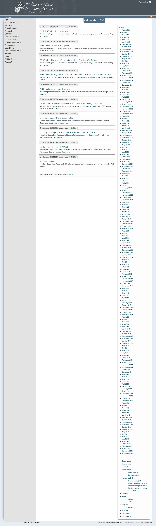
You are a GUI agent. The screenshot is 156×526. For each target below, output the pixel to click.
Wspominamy (126, 516)
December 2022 (127, 135)
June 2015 (125, 350)
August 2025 (126, 59)
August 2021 (126, 173)
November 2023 (127, 109)
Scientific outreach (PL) (14, 42)
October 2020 (126, 197)
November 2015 (127, 338)
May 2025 (125, 66)
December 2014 (127, 365)
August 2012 (126, 432)
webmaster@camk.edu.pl (114, 522)
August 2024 (126, 87)
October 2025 (126, 54)
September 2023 (127, 114)
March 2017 (126, 300)
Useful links (9, 48)
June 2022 (125, 149)
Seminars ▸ (9, 34)
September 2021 (127, 171)
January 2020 (126, 219)
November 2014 (127, 367)
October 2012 (126, 427)
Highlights (125, 467)
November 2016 (127, 310)
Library (7, 56)
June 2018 (125, 264)
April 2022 (125, 154)
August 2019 (126, 231)
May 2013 (125, 410)
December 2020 (127, 193)
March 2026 (126, 42)
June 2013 (125, 408)
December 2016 (127, 307)
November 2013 (127, 396)
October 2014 (126, 370)
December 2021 (127, 164)
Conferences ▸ (10, 39)
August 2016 (126, 317)
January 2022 (126, 161)
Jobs (129, 502)
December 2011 (127, 451)
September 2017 (127, 286)
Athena (130, 507)
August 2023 (126, 116)
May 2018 (125, 267)
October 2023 (126, 111)
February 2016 (127, 331)
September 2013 (127, 401)
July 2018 (125, 262)
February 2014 (127, 389)
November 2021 (127, 166)
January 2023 (126, 133)
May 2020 (125, 209)
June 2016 (125, 322)
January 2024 (126, 104)
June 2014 (125, 379)
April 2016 (125, 326)
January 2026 (126, 47)
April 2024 (125, 97)
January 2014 (126, 391)
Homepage (9, 20)
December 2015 (127, 336)
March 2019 (126, 243)
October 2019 (126, 226)
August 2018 (126, 260)
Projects (125, 504)
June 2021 (125, 178)
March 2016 (126, 329)
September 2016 (127, 314)
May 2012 (125, 439)
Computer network (134, 475)
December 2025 (127, 49)
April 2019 (125, 240)
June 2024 (125, 92)
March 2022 (126, 157)
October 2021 (126, 169)
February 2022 (127, 159)
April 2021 (125, 183)
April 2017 (125, 298)
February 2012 (127, 446)
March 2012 (126, 444)
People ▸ (8, 25)
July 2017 (125, 291)
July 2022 (125, 147)
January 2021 (126, 190)
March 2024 (126, 99)
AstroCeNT (9, 62)
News (124, 496)
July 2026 (125, 32)
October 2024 (126, 83)
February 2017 (127, 303)
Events (130, 499)
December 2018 (127, 250)
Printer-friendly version (32, 522)
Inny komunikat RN (134, 481)
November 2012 (127, 424)
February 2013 (127, 417)
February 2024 (127, 102)
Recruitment (126, 513)
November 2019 (127, 224)
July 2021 (125, 176)
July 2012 (125, 434)
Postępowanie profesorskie (137, 486)
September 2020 (127, 200)
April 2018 (125, 269)
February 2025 (127, 73)
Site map (142, 2)
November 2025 (127, 51)
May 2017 (125, 295)
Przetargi (125, 510)
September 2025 (127, 56)
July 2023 (125, 118)
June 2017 (125, 293)
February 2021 (127, 188)
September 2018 (127, 257)
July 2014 (125, 377)
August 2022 (126, 145)
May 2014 (125, 381)
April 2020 (125, 212)
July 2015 (125, 348)
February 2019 (127, 245)
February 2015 (127, 360)
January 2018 (126, 276)
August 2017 (126, 288)
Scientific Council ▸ (12, 28)
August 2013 (126, 403)
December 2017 (127, 279)
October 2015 (126, 341)
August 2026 (126, 30)
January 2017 (126, 305)
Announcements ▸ (12, 45)
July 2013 (125, 405)
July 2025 (125, 61)
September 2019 (127, 228)
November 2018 (127, 252)
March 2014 (126, 386)
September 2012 (127, 429)
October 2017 (126, 283)
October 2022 (126, 140)
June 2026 (125, 35)
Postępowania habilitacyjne (137, 483)
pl (147, 2)
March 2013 (126, 415)
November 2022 (127, 137)
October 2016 (126, 312)
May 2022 (125, 152)
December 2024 (127, 78)
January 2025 (126, 75)
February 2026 (127, 44)
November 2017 (127, 281)
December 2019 (127, 221)
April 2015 (125, 355)
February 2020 (127, 216)
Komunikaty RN (127, 478)
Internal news (126, 470)
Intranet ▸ (8, 54)
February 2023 (127, 130)
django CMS (148, 522)
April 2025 (125, 68)
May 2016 (125, 324)
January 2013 (126, 420)
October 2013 (126, 398)
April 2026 (125, 39)
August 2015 (126, 346)
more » (45, 36)
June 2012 (125, 436)
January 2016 (126, 334)
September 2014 (127, 372)
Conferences (126, 461)
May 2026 (125, 37)
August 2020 (126, 202)
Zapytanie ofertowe (89, 106)
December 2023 (127, 106)
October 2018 (126, 255)
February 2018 (127, 274)
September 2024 (127, 85)
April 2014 (125, 384)
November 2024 (127, 80)
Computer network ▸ (13, 51)
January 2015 (126, 362)
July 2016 (125, 319)
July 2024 (125, 90)
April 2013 (125, 413)
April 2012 (125, 441)
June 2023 (125, 121)
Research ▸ (9, 31)
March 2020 (126, 214)
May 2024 (125, 94)
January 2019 (126, 247)
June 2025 (125, 63)
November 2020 (127, 195)
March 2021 (126, 185)
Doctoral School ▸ (12, 37)
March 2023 (126, 128)
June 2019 (125, 236)
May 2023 (125, 123)
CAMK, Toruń (10, 59)
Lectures (125, 493)
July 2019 (125, 233)
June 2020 (125, 207)
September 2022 (127, 142)
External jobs (126, 464)
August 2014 (126, 374)
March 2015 (126, 357)
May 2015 (125, 353)
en (150, 2)
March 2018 (126, 271)
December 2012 (127, 422)
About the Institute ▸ (13, 22)
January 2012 (126, 448)
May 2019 (125, 238)
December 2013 (127, 393)
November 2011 (127, 453)
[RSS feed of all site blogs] (151, 17)
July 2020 (125, 204)
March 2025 (126, 71)
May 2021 (125, 181)
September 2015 (127, 343)
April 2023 (125, 126)
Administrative (133, 473)
